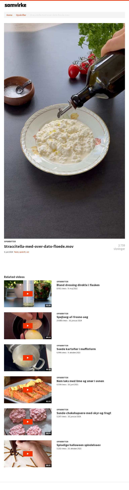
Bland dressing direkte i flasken (78, 285)
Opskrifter (21, 15)
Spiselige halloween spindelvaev (79, 445)
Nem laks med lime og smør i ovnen (80, 381)
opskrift (22, 252)
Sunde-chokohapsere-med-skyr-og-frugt (84, 413)
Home (9, 15)
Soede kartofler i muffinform (76, 349)
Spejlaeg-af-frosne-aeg (72, 317)
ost (27, 252)
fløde (16, 252)
